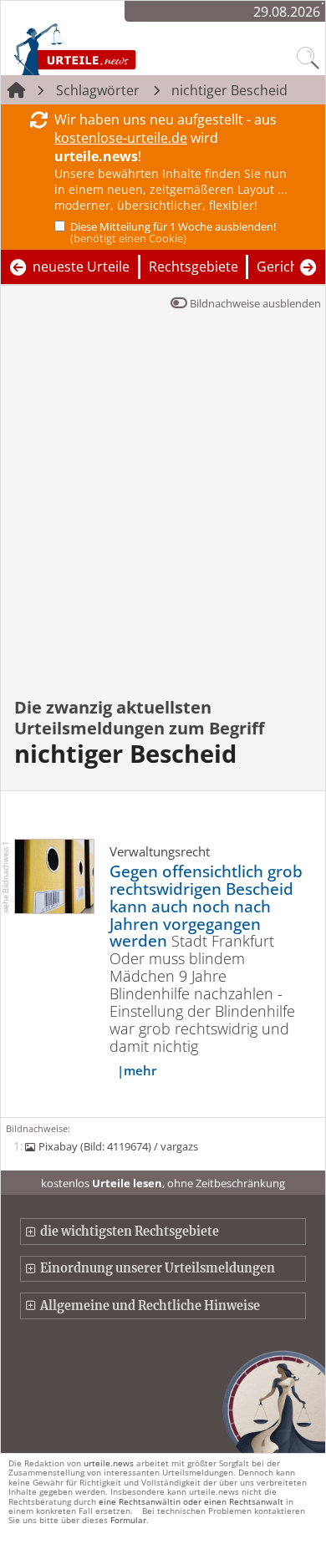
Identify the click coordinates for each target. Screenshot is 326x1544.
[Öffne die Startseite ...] (110, 48)
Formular (128, 1520)
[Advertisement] (163, 515)
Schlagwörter (98, 90)
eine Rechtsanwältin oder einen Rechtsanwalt (191, 1501)
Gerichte (284, 266)
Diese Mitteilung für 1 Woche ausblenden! (173, 232)
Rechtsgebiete (193, 266)
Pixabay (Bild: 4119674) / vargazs (117, 1146)
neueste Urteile (81, 266)
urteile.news (109, 1463)
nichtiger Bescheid (229, 90)
